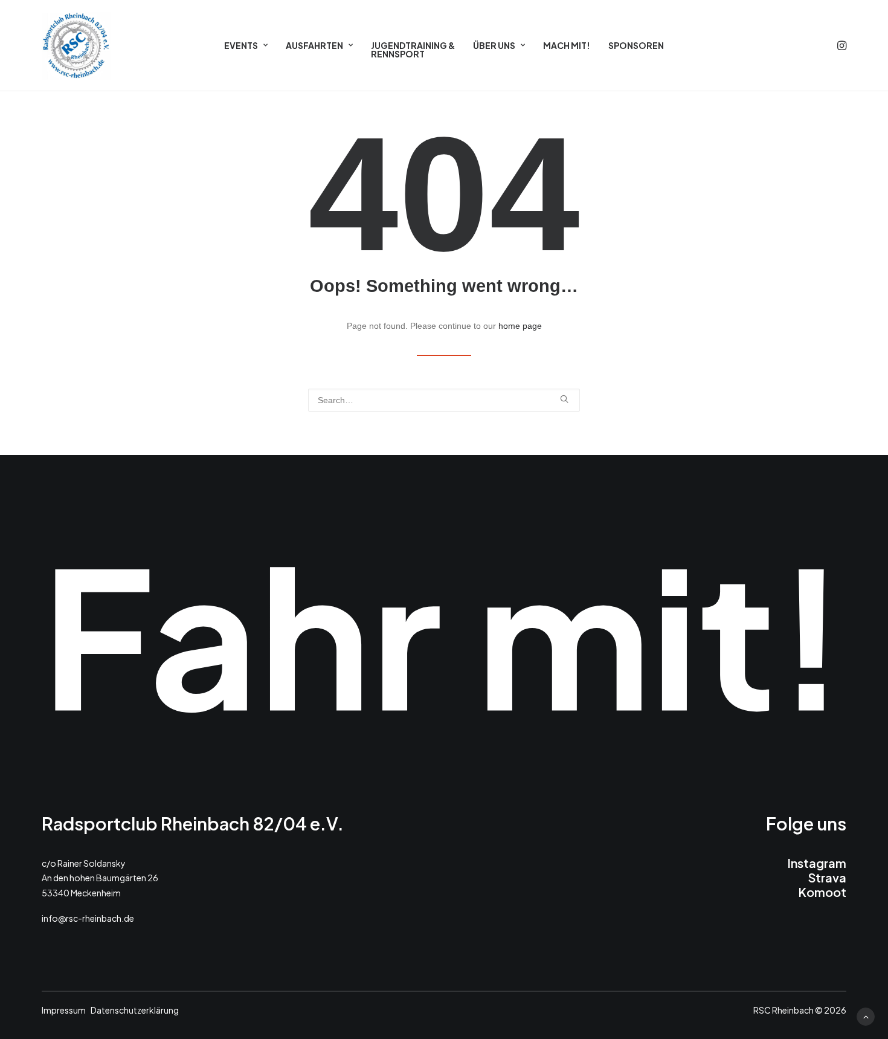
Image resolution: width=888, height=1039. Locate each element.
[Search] (444, 400)
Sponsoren (636, 45)
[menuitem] (246, 45)
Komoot (822, 891)
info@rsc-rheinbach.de (88, 918)
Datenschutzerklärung (135, 1009)
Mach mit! (566, 45)
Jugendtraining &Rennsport (413, 49)
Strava (827, 876)
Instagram (816, 862)
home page (520, 326)
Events (241, 45)
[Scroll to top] (866, 1016)
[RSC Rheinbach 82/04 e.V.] (76, 45)
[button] (840, 45)
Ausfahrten (314, 45)
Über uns (494, 45)
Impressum (64, 1009)
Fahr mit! (444, 633)
